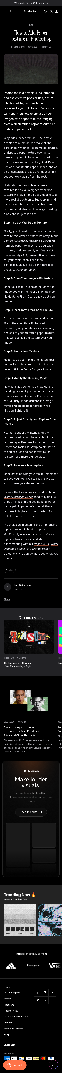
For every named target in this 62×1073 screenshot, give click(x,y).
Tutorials (9, 570)
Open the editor (31, 812)
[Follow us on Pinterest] (37, 1000)
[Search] (10, 11)
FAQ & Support (12, 992)
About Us (9, 1004)
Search (7, 998)
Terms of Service (13, 1028)
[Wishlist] (45, 11)
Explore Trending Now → (17, 899)
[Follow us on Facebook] (37, 992)
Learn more (42, 3)
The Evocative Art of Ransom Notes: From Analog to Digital (18, 664)
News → (18, 589)
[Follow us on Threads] (44, 992)
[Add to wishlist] (32, 908)
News (31, 24)
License (8, 1022)
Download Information (16, 1016)
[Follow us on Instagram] (52, 992)
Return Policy (11, 1010)
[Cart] (56, 11)
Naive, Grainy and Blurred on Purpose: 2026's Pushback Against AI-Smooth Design (21, 731)
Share (7, 599)
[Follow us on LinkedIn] (44, 1000)
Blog (6, 1034)
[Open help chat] (53, 1064)
